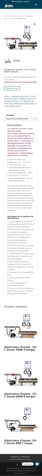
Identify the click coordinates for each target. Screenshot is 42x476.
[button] (34, 24)
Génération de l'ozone (11, 101)
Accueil (6, 16)
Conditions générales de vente (19, 459)
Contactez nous (12, 88)
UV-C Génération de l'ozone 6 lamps (22, 104)
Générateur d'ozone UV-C (17, 16)
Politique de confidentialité (19, 457)
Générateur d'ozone (11, 99)
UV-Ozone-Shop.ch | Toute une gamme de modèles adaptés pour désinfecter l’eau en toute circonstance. (21, 470)
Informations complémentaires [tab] (17, 119)
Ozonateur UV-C (13, 153)
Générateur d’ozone (14, 131)
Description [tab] (10, 115)
